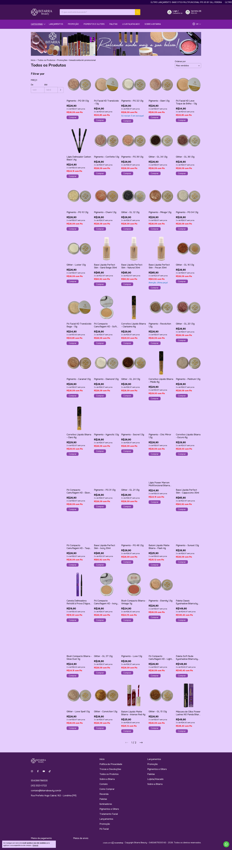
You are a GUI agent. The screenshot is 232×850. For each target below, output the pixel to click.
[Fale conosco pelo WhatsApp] (226, 844)
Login (175, 11)
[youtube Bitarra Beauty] (44, 771)
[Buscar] (137, 12)
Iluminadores (105, 804)
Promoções (62, 60)
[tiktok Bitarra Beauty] (50, 771)
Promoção (73, 24)
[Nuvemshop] (113, 843)
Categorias (37, 24)
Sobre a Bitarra (153, 24)
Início (33, 60)
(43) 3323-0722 (39, 785)
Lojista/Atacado (131, 24)
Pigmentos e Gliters (94, 24)
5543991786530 (39, 780)
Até (45, 84)
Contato (103, 784)
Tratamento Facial (108, 814)
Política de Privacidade (110, 764)
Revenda (103, 794)
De (32, 84)
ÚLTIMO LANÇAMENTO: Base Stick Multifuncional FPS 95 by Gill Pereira (167, 2)
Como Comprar (107, 789)
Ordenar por (180, 61)
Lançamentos (56, 24)
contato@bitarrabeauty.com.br (46, 790)
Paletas (113, 24)
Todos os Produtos (46, 60)
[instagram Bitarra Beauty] (32, 771)
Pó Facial (104, 829)
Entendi (35, 845)
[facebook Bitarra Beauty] (38, 771)
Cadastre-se (177, 13)
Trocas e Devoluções (110, 769)
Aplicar (61, 90)
